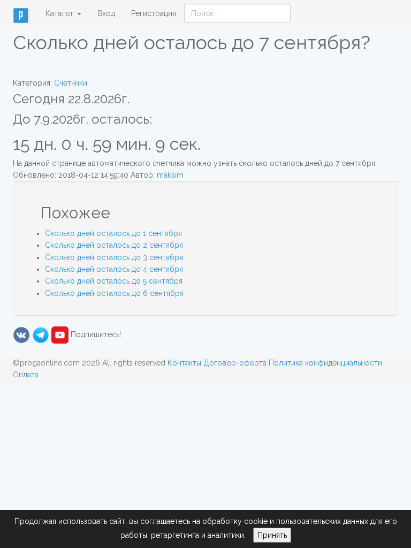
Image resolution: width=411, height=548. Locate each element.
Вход (106, 13)
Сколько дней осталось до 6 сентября (114, 293)
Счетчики (70, 83)
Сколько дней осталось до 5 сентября (113, 281)
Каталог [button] (60, 13)
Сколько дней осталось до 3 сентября (114, 257)
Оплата (26, 374)
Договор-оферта (235, 363)
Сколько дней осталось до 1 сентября (113, 233)
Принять (272, 535)
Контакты (184, 363)
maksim (170, 175)
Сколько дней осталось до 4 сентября (114, 269)
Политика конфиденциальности (325, 363)
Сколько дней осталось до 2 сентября (114, 245)
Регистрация (153, 13)
